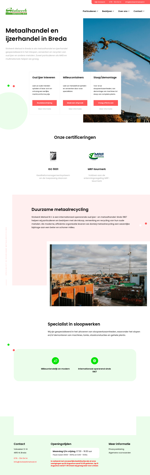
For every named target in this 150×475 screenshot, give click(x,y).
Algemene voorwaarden (120, 452)
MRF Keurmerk (97, 169)
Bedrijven (107, 11)
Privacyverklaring (116, 449)
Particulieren (89, 11)
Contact (138, 11)
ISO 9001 (53, 169)
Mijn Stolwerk (100, 2)
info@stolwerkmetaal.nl (134, 2)
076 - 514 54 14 (115, 2)
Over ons (122, 11)
